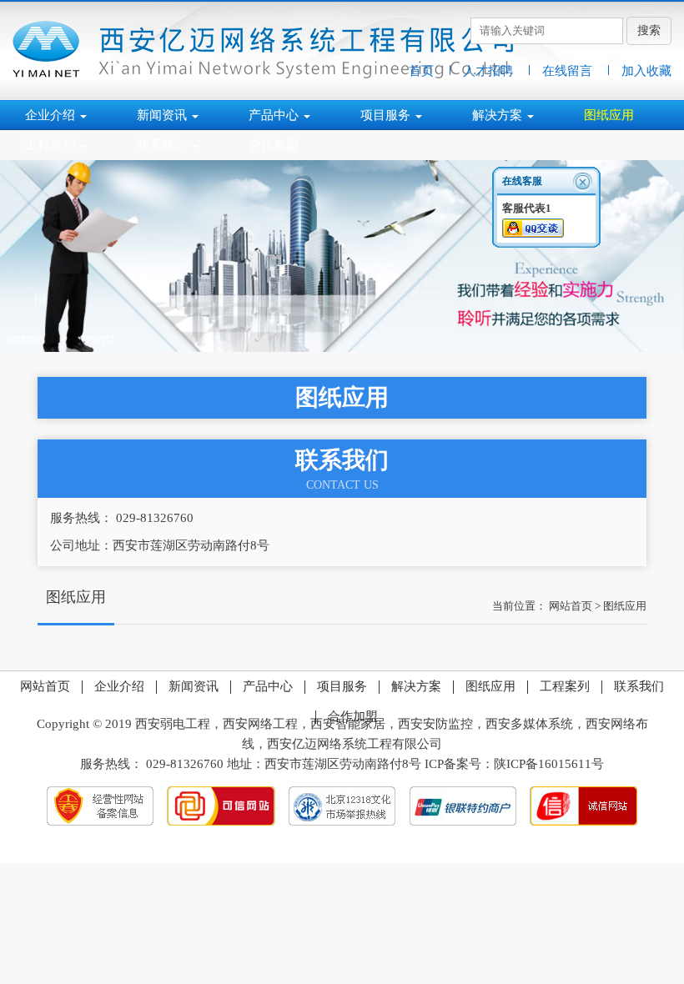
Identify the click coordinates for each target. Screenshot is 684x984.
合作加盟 (351, 716)
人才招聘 (488, 71)
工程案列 (563, 686)
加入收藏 (646, 71)
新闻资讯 (192, 686)
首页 (421, 71)
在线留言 (567, 71)
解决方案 (414, 686)
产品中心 (266, 686)
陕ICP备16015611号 (549, 764)
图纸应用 (624, 606)
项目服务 (340, 686)
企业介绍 (117, 686)
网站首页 (570, 606)
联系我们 (637, 686)
